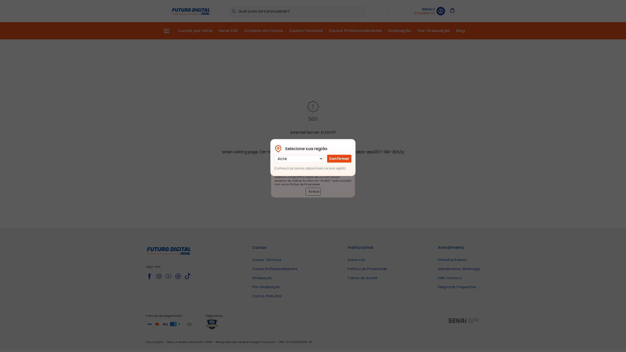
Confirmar (339, 158)
